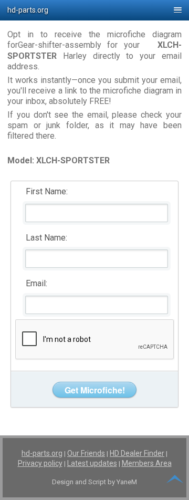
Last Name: (46, 238)
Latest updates (92, 463)
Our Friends (86, 453)
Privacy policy (40, 463)
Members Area (147, 463)
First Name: (47, 191)
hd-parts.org (42, 453)
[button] (94, 10)
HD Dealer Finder (137, 453)
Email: (36, 283)
